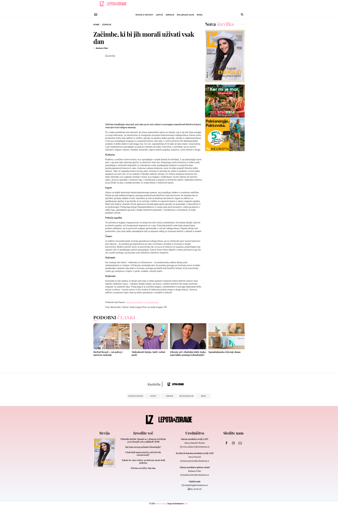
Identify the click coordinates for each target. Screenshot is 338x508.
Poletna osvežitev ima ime (143, 468)
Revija (104, 433)
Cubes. (186, 503)
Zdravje (170, 15)
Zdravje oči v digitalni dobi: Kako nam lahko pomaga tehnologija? (188, 353)
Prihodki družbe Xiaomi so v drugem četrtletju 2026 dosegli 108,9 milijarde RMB (143, 440)
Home (96, 24)
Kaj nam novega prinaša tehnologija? (143, 447)
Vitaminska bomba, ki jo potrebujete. (142, 302)
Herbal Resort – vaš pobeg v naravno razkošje (108, 353)
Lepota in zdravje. (161, 503)
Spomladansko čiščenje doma (224, 352)
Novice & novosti (144, 15)
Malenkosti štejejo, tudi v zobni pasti (148, 353)
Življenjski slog (185, 15)
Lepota (159, 15)
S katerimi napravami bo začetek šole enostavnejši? (143, 453)
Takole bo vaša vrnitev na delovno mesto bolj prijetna (143, 461)
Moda (200, 15)
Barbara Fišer (102, 48)
